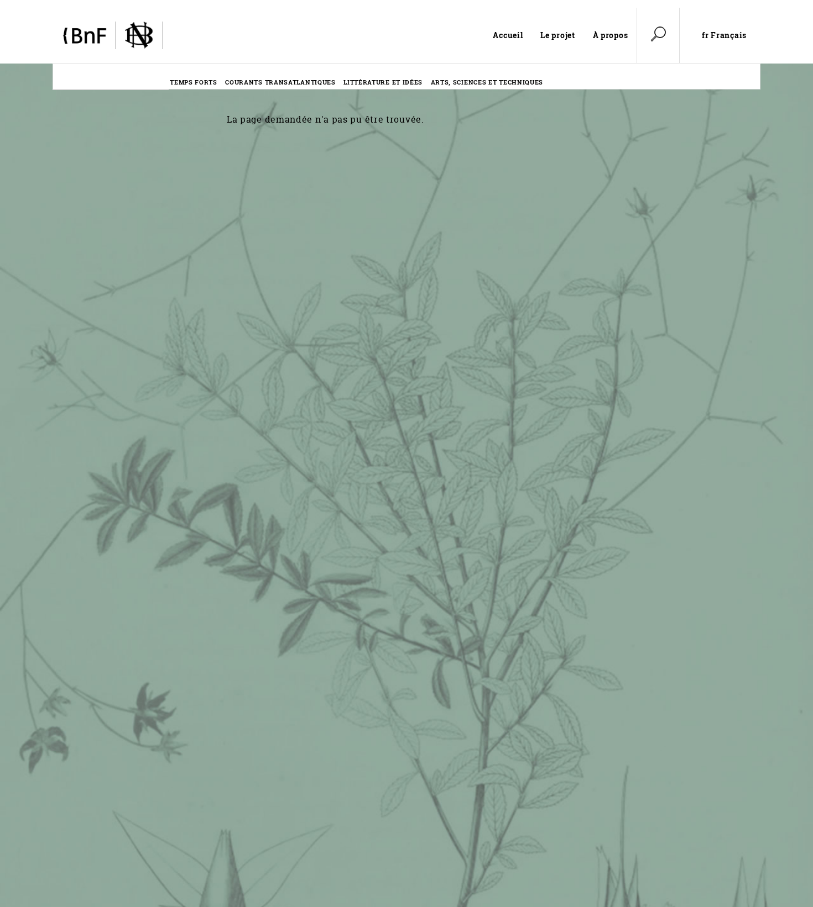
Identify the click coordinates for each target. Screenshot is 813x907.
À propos (610, 35)
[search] (658, 35)
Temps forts (193, 82)
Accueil (508, 35)
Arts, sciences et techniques (487, 82)
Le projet (557, 35)
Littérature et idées (383, 82)
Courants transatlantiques (280, 82)
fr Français (724, 35)
